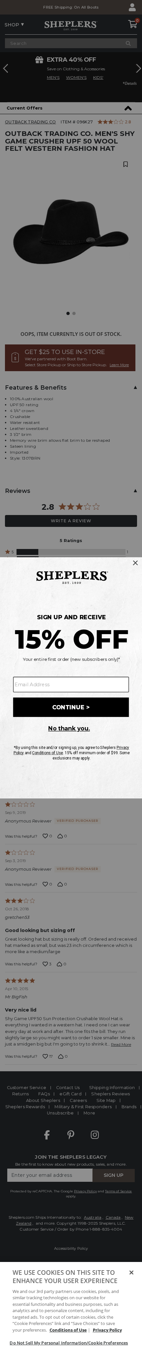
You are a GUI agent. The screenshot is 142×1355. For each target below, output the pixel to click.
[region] (71, 1308)
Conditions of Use (68, 1330)
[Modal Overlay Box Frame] (71, 677)
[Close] (131, 1272)
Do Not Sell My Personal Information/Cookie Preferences (69, 1343)
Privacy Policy (107, 1330)
